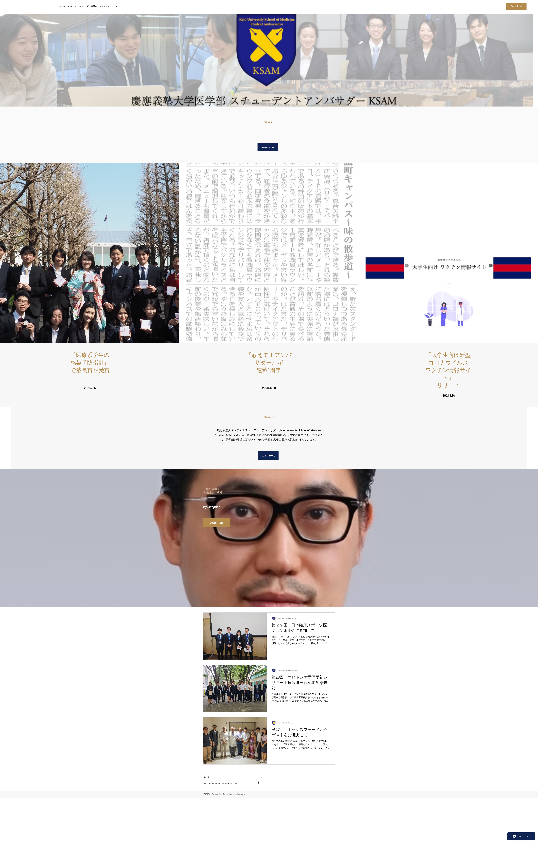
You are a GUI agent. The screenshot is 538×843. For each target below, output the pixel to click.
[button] (516, 6)
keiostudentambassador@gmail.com (220, 783)
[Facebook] (258, 782)
